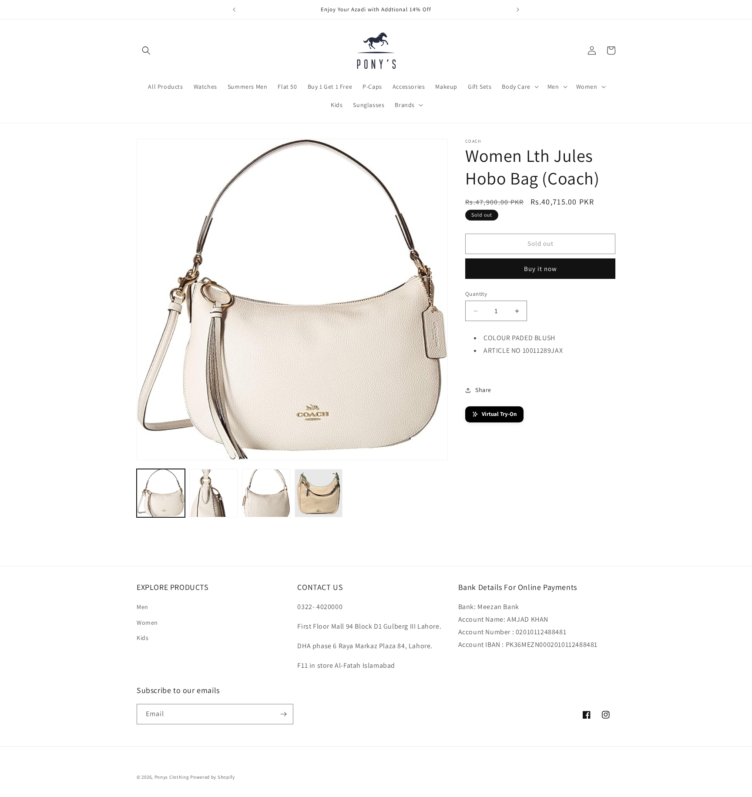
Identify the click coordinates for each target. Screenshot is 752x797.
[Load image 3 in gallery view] (266, 493)
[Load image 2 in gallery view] (213, 493)
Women (147, 622)
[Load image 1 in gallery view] (161, 493)
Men (142, 607)
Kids (142, 638)
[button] (146, 50)
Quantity (476, 294)
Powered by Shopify (212, 777)
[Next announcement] (517, 9)
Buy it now (540, 269)
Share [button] (483, 390)
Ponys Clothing (171, 777)
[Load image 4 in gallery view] (319, 493)
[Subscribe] (283, 714)
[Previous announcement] (234, 9)
